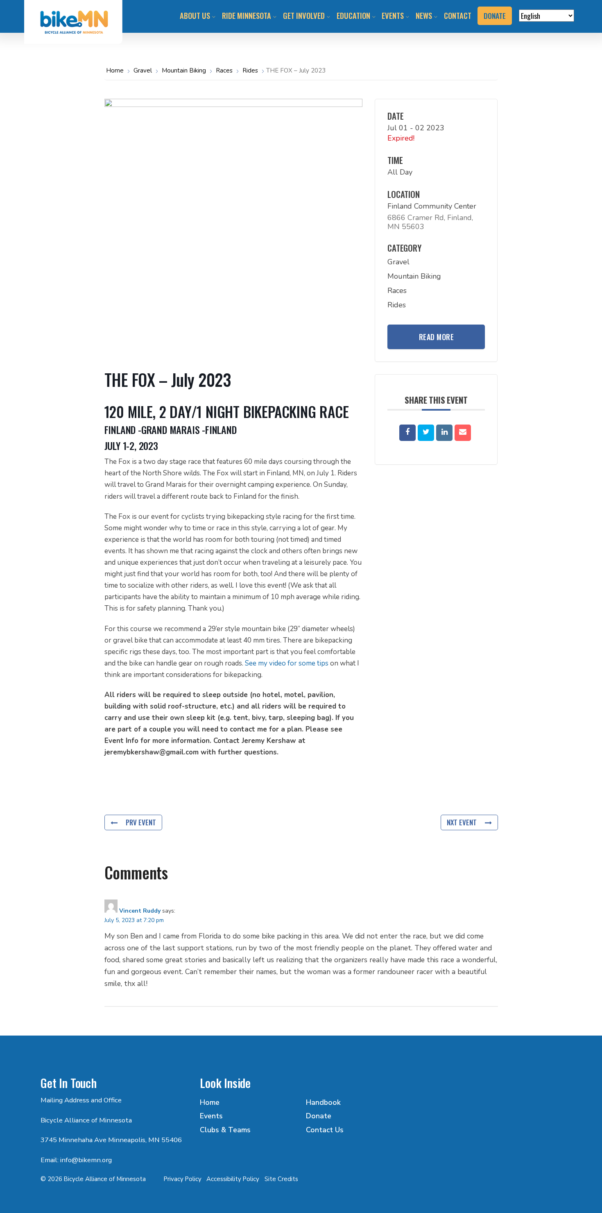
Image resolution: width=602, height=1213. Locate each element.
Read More (436, 337)
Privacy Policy (182, 1179)
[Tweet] (426, 433)
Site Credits (281, 1179)
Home (115, 70)
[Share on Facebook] (407, 433)
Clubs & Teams (225, 1130)
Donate (318, 1116)
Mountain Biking (184, 70)
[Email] (463, 433)
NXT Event (462, 822)
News (424, 15)
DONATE (495, 15)
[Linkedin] (444, 433)
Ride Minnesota (246, 15)
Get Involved (304, 15)
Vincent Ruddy (140, 911)
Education (353, 15)
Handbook (323, 1102)
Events (393, 15)
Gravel (143, 70)
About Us (195, 15)
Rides (250, 70)
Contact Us (325, 1130)
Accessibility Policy (232, 1179)
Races (224, 70)
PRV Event (141, 822)
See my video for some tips (287, 663)
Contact (457, 15)
